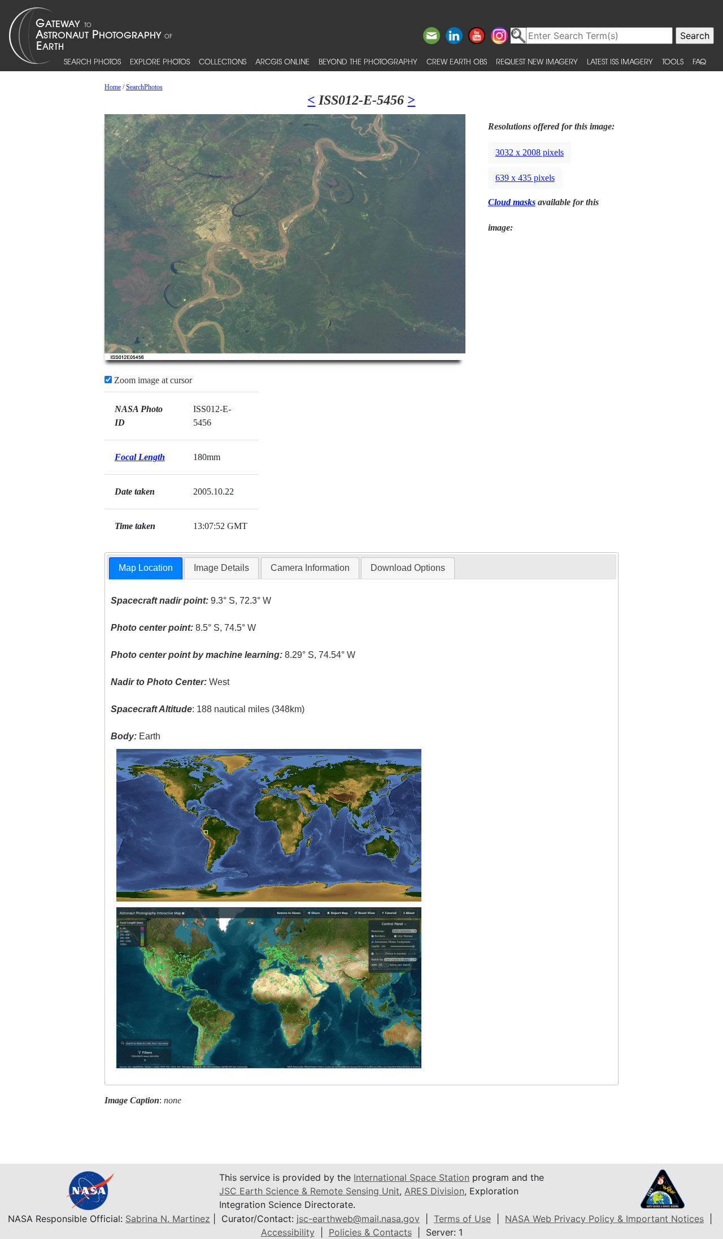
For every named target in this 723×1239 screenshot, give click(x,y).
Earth (135, 736)
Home (112, 87)
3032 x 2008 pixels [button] (529, 152)
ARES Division (434, 1191)
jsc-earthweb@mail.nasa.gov (358, 1218)
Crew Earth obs (456, 61)
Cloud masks (511, 202)
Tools (672, 61)
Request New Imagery (537, 61)
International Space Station (411, 1177)
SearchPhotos (144, 87)
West (170, 682)
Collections (222, 61)
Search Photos (92, 61)
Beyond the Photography (368, 61)
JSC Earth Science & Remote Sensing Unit (309, 1191)
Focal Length (140, 457)
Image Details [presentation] (221, 568)
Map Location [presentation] (146, 568)
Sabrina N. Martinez (167, 1218)
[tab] (145, 568)
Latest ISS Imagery (620, 61)
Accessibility (288, 1232)
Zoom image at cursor (152, 380)
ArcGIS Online (282, 61)
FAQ (699, 61)
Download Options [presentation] (408, 568)
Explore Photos (160, 61)
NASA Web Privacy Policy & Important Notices (604, 1218)
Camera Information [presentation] (310, 568)
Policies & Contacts (370, 1232)
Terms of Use (462, 1218)
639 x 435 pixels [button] (525, 178)
